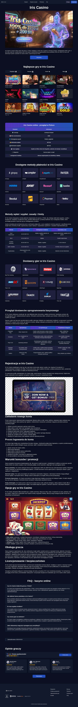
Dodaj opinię (65, 654)
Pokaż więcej (39, 676)
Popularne (12, 71)
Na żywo (29, 71)
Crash (46, 71)
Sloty (64, 71)
